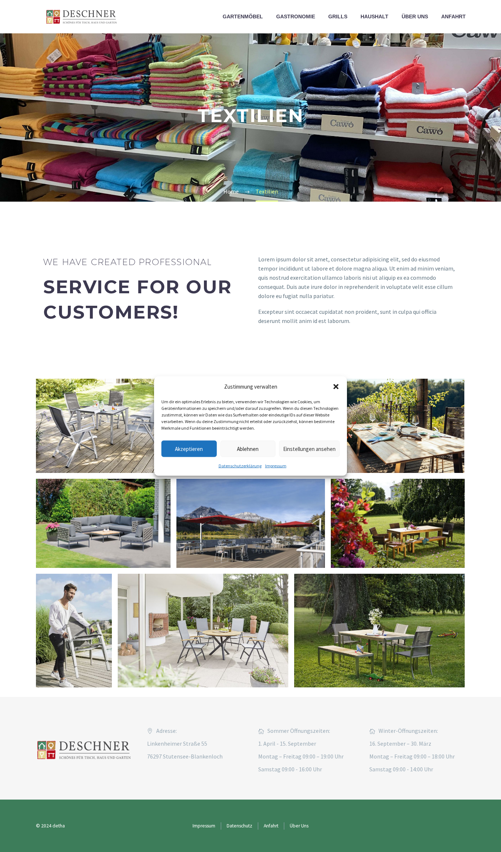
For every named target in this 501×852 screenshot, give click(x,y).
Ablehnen (248, 448)
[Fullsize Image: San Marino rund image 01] (203, 630)
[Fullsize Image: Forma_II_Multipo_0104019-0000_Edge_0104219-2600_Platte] (102, 426)
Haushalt (374, 16)
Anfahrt (453, 16)
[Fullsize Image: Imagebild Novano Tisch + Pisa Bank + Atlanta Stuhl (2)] (393, 426)
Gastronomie (295, 16)
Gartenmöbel (243, 16)
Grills (337, 16)
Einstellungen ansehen (309, 448)
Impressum (275, 466)
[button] (336, 386)
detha (58, 826)
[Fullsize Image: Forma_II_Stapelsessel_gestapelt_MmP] (74, 630)
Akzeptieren (189, 448)
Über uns (415, 16)
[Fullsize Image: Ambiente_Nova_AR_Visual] (250, 523)
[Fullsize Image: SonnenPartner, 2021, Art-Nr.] (103, 523)
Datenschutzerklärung (240, 466)
